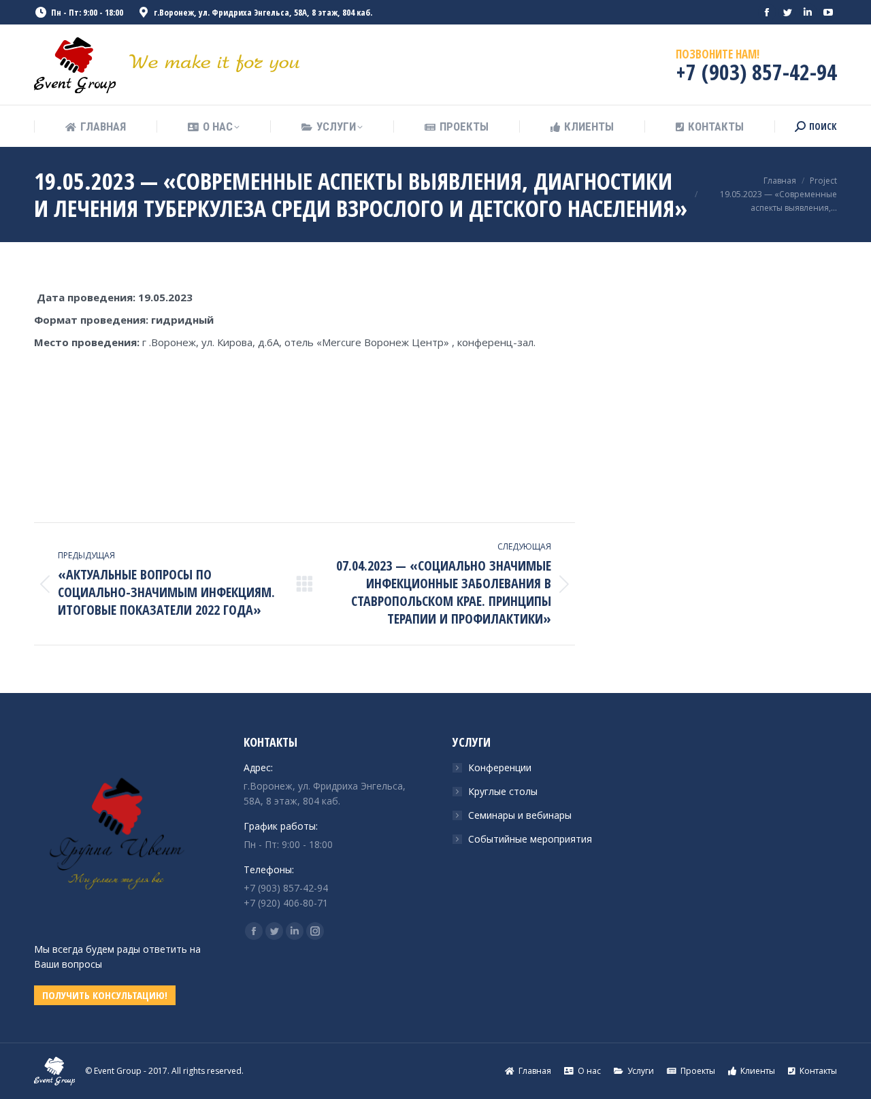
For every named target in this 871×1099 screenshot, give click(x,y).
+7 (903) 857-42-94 (756, 71)
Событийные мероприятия (530, 838)
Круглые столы (503, 791)
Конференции (499, 767)
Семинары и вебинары (520, 815)
